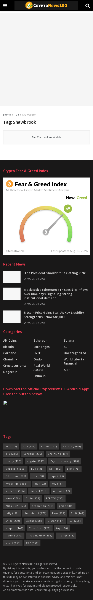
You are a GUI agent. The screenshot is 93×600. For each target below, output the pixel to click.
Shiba (12, 520)
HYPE (37, 353)
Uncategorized (75, 353)
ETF (55, 468)
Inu (40, 483)
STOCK (56, 520)
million (61, 491)
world (12, 543)
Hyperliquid (17, 483)
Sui (75, 520)
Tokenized (39, 528)
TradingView (40, 535)
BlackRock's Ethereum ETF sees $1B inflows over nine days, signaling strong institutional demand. (56, 294)
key (58, 483)
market (38, 491)
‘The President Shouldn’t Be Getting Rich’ (55, 273)
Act (11, 446)
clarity (13, 461)
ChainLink (58, 453)
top (62, 528)
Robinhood (35, 513)
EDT (37, 468)
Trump (66, 535)
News (12, 498)
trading (13, 535)
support (14, 528)
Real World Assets (42, 367)
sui (66, 347)
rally (12, 513)
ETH (73, 468)
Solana (69, 340)
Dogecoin (10, 372)
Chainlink (10, 359)
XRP (66, 370)
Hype (57, 476)
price (66, 505)
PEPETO (54, 498)
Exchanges (42, 347)
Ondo (38, 359)
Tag (16, 115)
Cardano (9, 353)
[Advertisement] (46, 59)
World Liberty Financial (74, 361)
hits (38, 476)
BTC (11, 453)
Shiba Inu (41, 376)
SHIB (77, 513)
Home (7, 115)
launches (15, 491)
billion (49, 446)
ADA (29, 446)
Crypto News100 (23, 564)
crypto (36, 461)
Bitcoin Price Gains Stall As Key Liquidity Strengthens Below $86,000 (54, 314)
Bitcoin (8, 347)
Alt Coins (10, 340)
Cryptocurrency (15, 365)
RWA (58, 513)
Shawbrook (29, 115)
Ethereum (41, 340)
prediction (42, 505)
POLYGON (15, 505)
